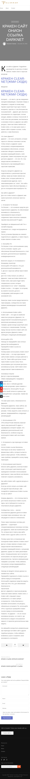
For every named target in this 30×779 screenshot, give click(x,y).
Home (1, 8)
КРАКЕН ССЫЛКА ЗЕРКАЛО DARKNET (12, 659)
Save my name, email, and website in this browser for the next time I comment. (16, 713)
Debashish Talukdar (11, 43)
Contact (13, 8)
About (7, 8)
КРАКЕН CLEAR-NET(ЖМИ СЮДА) (14, 80)
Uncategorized (15, 21)
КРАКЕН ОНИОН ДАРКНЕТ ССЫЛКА (12, 666)
